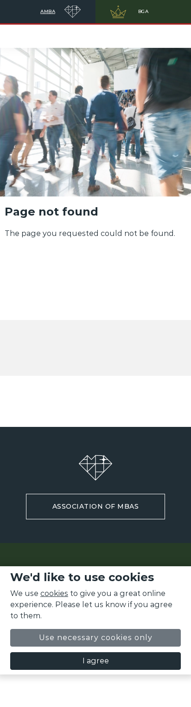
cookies (54, 593)
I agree (96, 660)
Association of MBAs (95, 506)
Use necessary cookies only (96, 637)
